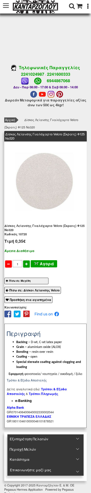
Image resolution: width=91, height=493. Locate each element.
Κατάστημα (19, 459)
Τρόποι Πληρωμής (43, 394)
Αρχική (10, 120)
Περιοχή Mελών (23, 449)
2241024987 (32, 74)
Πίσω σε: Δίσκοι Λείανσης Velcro (34, 290)
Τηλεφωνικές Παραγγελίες (48, 67)
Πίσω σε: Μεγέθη (19, 281)
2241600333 (58, 74)
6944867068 (58, 80)
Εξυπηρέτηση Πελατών (29, 438)
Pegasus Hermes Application (24, 489)
